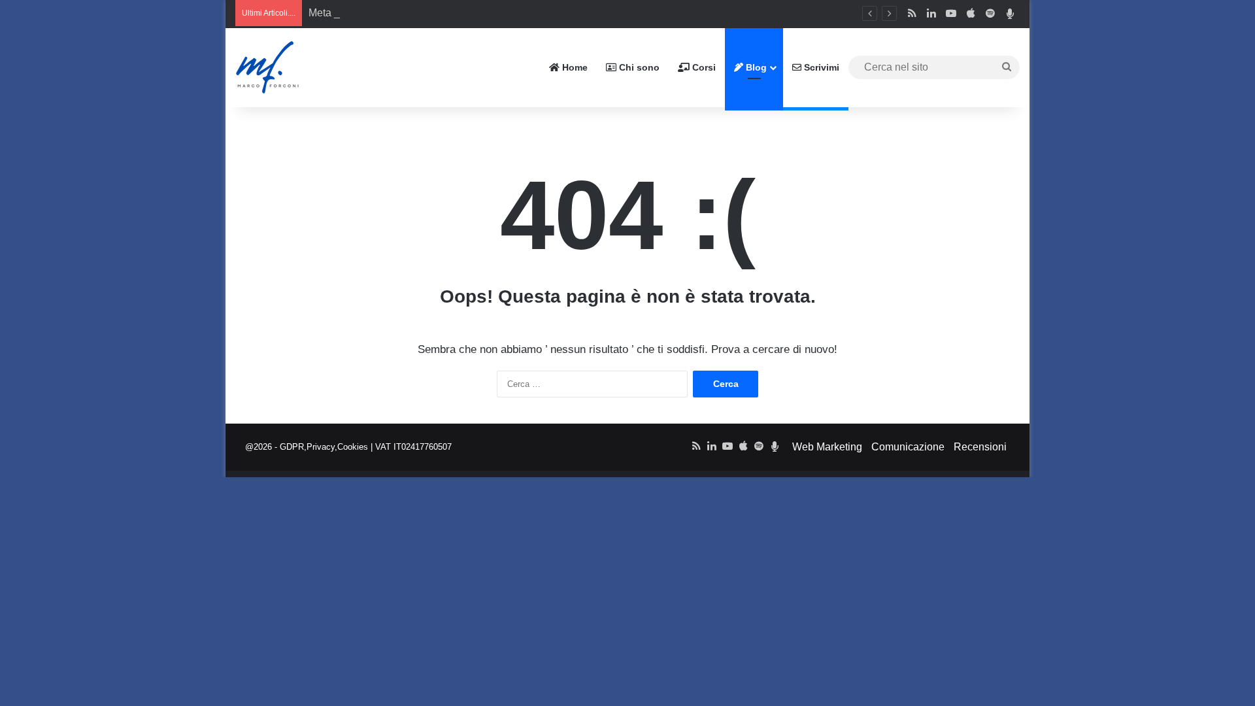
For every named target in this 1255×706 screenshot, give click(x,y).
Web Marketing (827, 446)
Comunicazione (908, 446)
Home (574, 67)
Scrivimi (820, 67)
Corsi (703, 67)
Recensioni (980, 446)
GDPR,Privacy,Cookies (324, 447)
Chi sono (638, 67)
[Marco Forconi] (268, 67)
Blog (755, 67)
